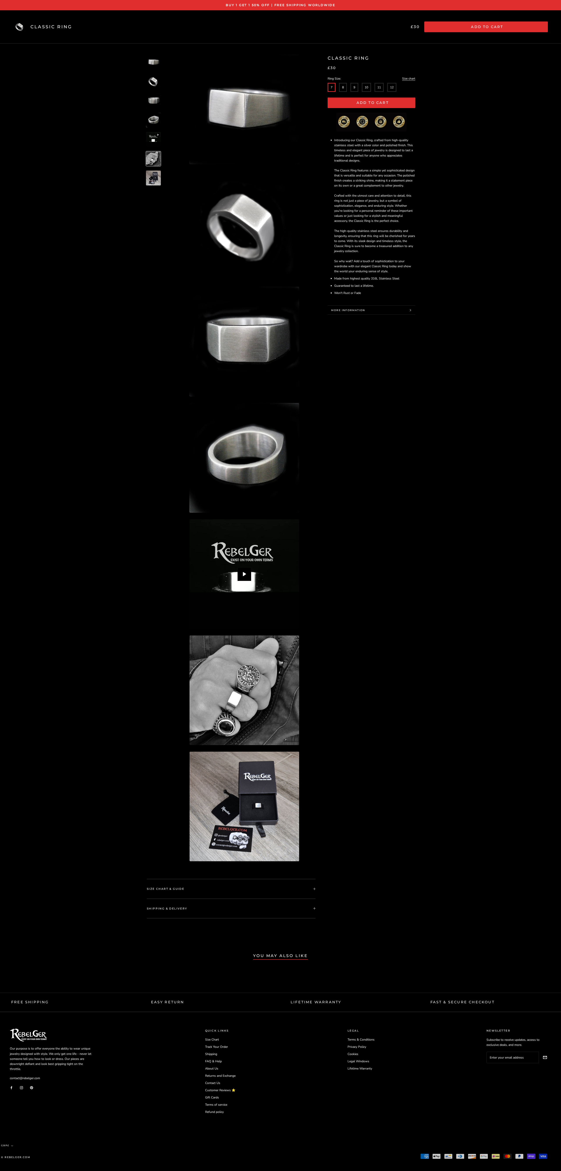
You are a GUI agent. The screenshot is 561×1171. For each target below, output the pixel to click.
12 (392, 87)
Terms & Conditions (361, 1040)
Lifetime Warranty (360, 1068)
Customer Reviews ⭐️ (220, 1090)
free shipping (30, 1002)
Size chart (408, 79)
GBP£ (5, 1145)
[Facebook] (11, 1087)
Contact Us (212, 1083)
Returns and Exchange (220, 1076)
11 (379, 87)
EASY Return (167, 1002)
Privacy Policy (357, 1047)
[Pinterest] (31, 1087)
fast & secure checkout (462, 1002)
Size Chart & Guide (165, 888)
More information (348, 310)
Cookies (353, 1054)
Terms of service (216, 1105)
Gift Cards (212, 1097)
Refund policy (214, 1112)
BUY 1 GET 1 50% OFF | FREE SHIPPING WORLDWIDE (280, 5)
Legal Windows (358, 1061)
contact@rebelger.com (25, 1078)
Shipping (211, 1054)
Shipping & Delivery (167, 908)
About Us (211, 1068)
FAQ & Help (213, 1061)
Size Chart (212, 1040)
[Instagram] (21, 1087)
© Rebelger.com (15, 1157)
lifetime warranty (316, 1002)
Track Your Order (216, 1047)
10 (366, 87)
